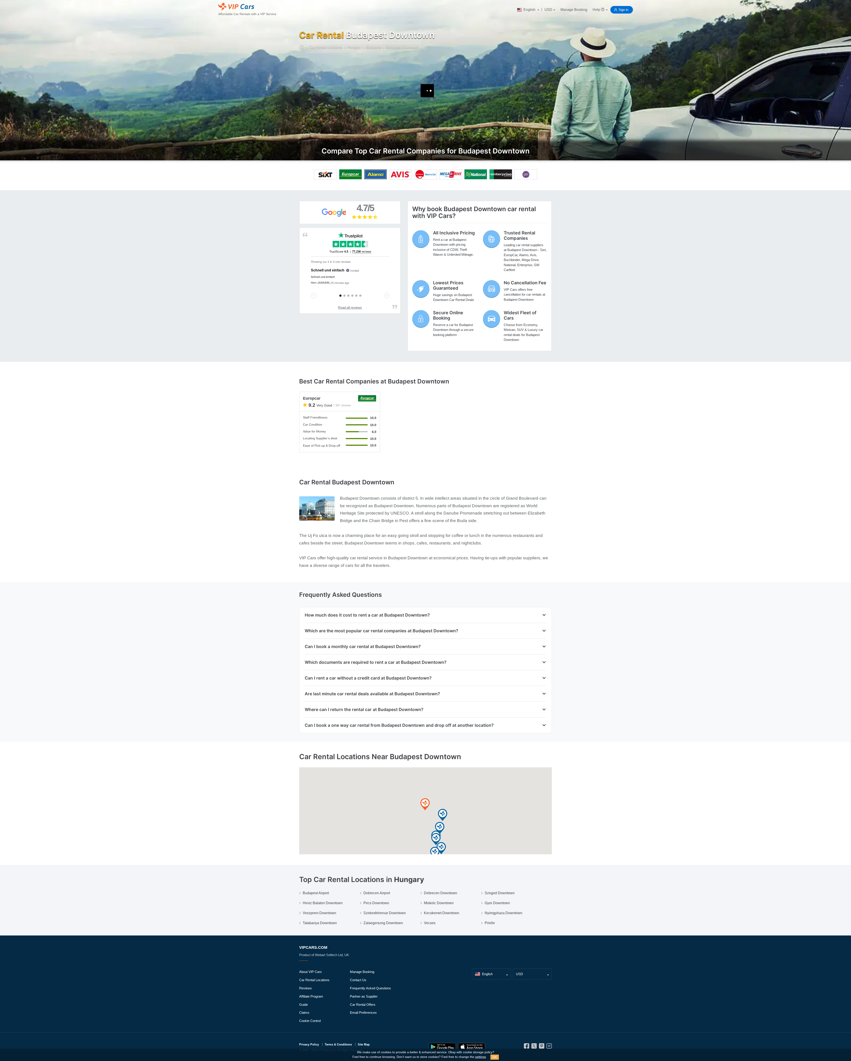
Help (597, 10)
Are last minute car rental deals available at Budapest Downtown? (372, 693)
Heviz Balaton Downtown (323, 903)
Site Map (364, 1044)
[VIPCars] (301, 47)
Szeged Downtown (500, 893)
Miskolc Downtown (439, 903)
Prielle (490, 923)
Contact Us (358, 980)
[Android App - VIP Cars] (442, 1047)
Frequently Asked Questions (370, 988)
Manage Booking (573, 10)
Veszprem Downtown (319, 913)
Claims (304, 1012)
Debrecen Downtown (440, 893)
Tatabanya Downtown (320, 923)
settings (480, 1057)
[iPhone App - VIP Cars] (471, 1047)
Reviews (305, 988)
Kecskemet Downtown (441, 913)
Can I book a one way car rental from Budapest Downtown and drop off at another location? (399, 725)
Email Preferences (363, 1012)
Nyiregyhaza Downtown (503, 913)
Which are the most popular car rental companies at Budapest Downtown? (381, 630)
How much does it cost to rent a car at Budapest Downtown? (367, 615)
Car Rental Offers (362, 1004)
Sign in (623, 10)
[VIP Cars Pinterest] (541, 1047)
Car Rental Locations (314, 980)
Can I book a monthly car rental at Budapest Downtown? (363, 646)
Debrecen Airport (376, 893)
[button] (425, 804)
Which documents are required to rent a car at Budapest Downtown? (375, 662)
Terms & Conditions (338, 1044)
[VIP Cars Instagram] (549, 1047)
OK (494, 1057)
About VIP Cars (310, 972)
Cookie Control (310, 1021)
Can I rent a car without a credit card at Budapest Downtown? (368, 678)
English (529, 10)
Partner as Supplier (364, 996)
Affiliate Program (311, 996)
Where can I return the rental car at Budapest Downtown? (364, 709)
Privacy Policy (309, 1044)
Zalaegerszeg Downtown (383, 923)
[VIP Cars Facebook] (526, 1047)
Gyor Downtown (497, 903)
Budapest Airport (316, 893)
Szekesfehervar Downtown (384, 913)
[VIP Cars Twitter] (534, 1047)
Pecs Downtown (376, 903)
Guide (303, 1004)
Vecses (429, 923)
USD (548, 10)
